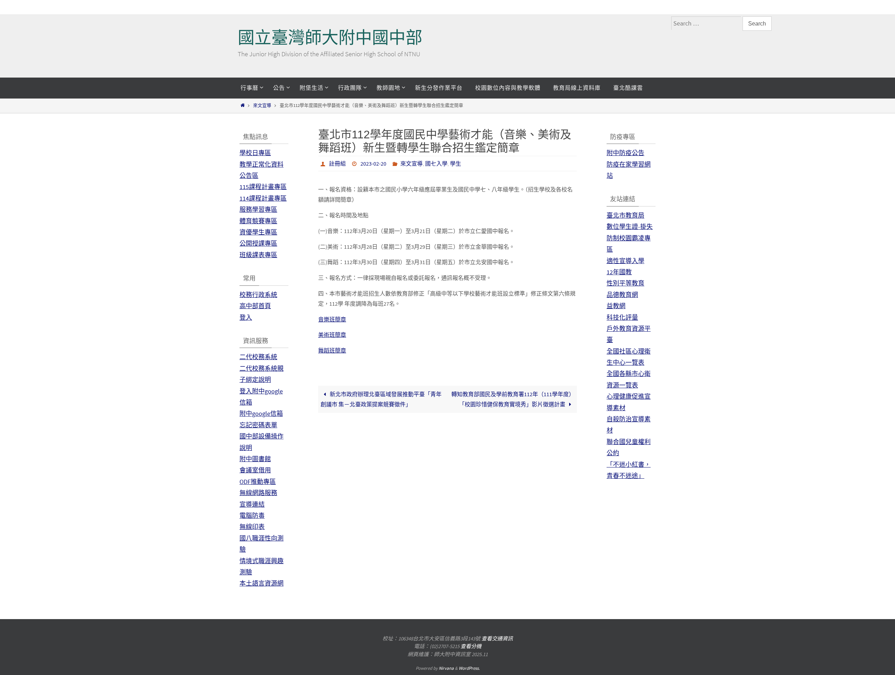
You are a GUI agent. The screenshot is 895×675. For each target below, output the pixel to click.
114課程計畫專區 (263, 198)
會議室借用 (255, 470)
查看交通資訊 (497, 638)
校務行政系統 (258, 295)
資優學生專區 (258, 232)
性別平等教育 (625, 283)
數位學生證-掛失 (630, 227)
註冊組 (337, 163)
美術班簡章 (332, 334)
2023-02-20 (373, 163)
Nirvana (446, 668)
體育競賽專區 (258, 221)
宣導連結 (252, 504)
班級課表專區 (258, 255)
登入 (245, 317)
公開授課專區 (258, 243)
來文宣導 (262, 105)
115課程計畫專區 (263, 187)
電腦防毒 (252, 515)
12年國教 (619, 272)
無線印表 (252, 527)
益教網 (616, 306)
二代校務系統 (258, 357)
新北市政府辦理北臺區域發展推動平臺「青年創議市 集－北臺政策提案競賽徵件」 (381, 399)
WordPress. (469, 668)
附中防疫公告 (625, 153)
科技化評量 (622, 317)
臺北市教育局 (625, 215)
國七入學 (436, 163)
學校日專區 (255, 153)
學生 (455, 163)
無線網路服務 (258, 493)
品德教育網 (622, 295)
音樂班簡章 (332, 319)
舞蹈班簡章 (332, 350)
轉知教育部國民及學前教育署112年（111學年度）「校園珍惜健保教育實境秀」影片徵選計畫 (512, 399)
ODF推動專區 (257, 482)
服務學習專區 (258, 209)
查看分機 (470, 646)
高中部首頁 (255, 306)
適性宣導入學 (625, 261)
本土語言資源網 (261, 583)
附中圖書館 (255, 459)
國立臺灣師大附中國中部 (330, 37)
